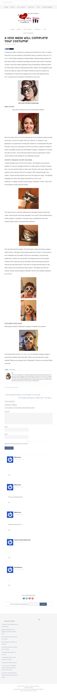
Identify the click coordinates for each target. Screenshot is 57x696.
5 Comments (13, 44)
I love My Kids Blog (28, 18)
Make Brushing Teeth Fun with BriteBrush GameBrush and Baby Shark (9, 631)
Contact (35, 690)
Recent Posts (12, 369)
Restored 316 (37, 686)
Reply (9, 475)
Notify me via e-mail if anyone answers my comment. (16, 443)
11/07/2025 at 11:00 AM (18, 542)
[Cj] (8, 379)
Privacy (25, 690)
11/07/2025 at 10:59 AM (18, 487)
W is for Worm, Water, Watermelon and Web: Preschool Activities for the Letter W (10, 675)
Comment (7, 411)
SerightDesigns (40, 689)
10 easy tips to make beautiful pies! (9, 662)
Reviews (16, 387)
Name (6, 426)
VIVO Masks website (26, 354)
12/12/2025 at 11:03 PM (18, 569)
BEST (6, 77)
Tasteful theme (29, 686)
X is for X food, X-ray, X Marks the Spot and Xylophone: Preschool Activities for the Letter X (9, 668)
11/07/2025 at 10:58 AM (18, 459)
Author (6, 369)
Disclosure (30, 690)
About (21, 690)
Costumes (12, 387)
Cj (12, 373)
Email (6, 434)
